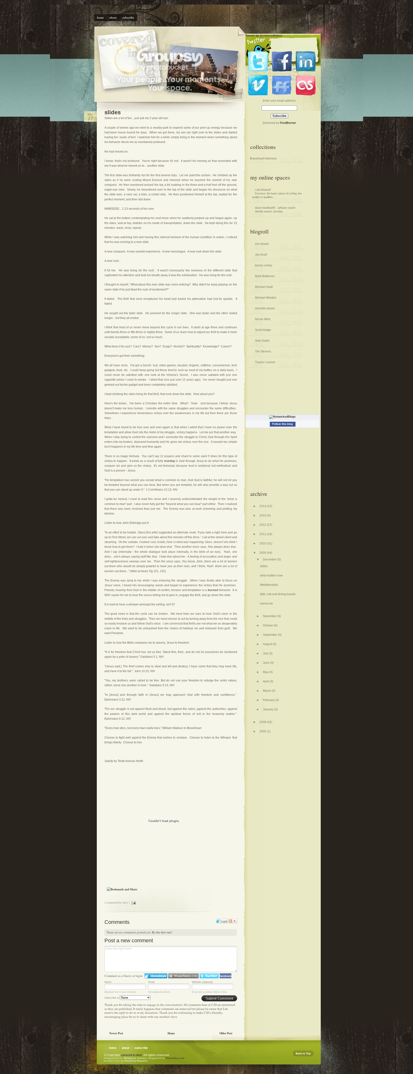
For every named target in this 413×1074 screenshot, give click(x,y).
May (266, 672)
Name (107, 982)
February (269, 700)
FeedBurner (288, 123)
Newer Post (116, 1033)
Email (151, 982)
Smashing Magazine (136, 1060)
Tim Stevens (263, 351)
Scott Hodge (263, 330)
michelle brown (265, 308)
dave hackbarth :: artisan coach (275, 207)
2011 (263, 534)
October (268, 625)
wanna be (266, 603)
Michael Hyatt (264, 287)
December (270, 559)
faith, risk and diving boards (278, 594)
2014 (263, 506)
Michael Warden (265, 297)
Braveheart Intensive (263, 158)
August (268, 644)
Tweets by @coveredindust (263, 35)
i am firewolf (263, 190)
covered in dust (131, 1055)
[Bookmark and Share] (122, 889)
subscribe (141, 1048)
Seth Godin (262, 340)
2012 (263, 524)
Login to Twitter (209, 975)
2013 (263, 515)
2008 (263, 722)
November (270, 616)
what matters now (271, 575)
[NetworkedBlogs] (282, 416)
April (266, 681)
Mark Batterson (265, 276)
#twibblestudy (269, 584)
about (125, 1048)
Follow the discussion (232, 921)
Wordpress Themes (135, 1058)
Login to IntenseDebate (156, 975)
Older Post (225, 1033)
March (267, 690)
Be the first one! (162, 932)
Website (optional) (202, 982)
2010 (263, 543)
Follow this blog (282, 423)
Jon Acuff (261, 254)
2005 (263, 731)
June (266, 662)
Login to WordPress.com (183, 975)
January (268, 709)
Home (171, 1033)
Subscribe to (112, 997)
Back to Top (303, 1053)
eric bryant (262, 244)
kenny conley (263, 265)
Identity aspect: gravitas (269, 211)
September (270, 634)
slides (112, 112)
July (266, 653)
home (113, 1048)
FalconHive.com (175, 1058)
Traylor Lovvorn (265, 362)
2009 (263, 552)
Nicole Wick (262, 319)
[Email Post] (133, 902)
